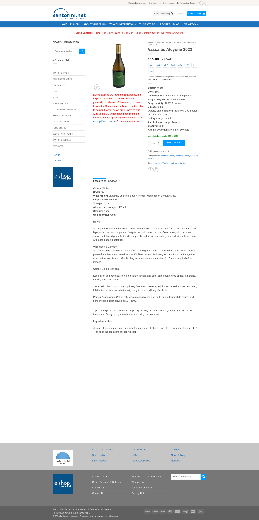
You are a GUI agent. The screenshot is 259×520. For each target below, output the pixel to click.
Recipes (165, 24)
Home (64, 24)
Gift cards (58, 146)
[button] (180, 14)
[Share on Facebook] (150, 169)
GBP (166, 65)
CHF (194, 65)
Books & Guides (60, 103)
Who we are (138, 482)
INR (151, 72)
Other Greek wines (62, 79)
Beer (55, 91)
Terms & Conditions (142, 487)
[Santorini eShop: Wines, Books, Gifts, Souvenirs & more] (73, 14)
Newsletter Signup (187, 3)
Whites (151, 159)
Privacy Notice (139, 493)
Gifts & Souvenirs (62, 122)
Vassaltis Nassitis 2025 (159, 377)
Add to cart (174, 142)
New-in (56, 155)
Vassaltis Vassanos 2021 (105, 421)
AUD (180, 65)
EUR (151, 65)
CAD (173, 65)
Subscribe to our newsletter (146, 476)
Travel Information (122, 24)
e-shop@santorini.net (104, 121)
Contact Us (98, 493)
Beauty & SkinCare (62, 116)
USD (158, 65)
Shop (150, 43)
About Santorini (94, 24)
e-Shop (74, 24)
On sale (57, 160)
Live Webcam (191, 24)
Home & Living (59, 128)
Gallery (175, 449)
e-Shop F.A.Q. (99, 476)
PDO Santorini (168, 163)
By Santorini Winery (184, 43)
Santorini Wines (61, 73)
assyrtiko (157, 163)
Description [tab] (99, 181)
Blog (176, 24)
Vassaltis (152, 45)
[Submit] (171, 13)
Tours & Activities (141, 460)
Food (55, 97)
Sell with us (98, 487)
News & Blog (178, 455)
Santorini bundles (62, 140)
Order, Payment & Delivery (106, 482)
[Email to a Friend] (155, 169)
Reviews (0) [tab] (114, 181)
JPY (187, 65)
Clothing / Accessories (64, 110)
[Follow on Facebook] (199, 3)
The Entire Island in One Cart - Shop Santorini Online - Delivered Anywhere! (130, 33)
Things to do (147, 24)
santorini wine (181, 163)
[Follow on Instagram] (204, 3)
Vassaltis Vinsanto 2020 (132, 377)
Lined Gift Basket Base (186, 377)
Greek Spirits (60, 85)
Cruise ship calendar (137, 3)
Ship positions (155, 3)
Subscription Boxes (63, 134)
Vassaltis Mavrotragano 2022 (105, 377)
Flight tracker (169, 3)
